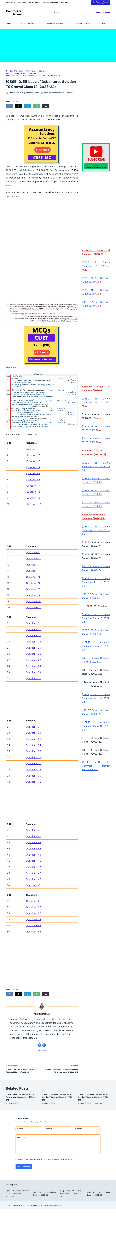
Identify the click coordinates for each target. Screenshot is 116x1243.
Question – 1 (33, 449)
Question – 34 (33, 745)
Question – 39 (33, 775)
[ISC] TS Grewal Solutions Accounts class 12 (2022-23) (70, 1194)
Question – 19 (33, 601)
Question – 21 (33, 623)
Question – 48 (33, 873)
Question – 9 (33, 498)
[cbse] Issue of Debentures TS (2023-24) (59, 93)
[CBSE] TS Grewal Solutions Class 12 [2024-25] (98, 1193)
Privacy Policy (34, 3)
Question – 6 (33, 479)
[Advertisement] (58, 45)
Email (49, 1129)
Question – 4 (33, 467)
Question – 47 (33, 867)
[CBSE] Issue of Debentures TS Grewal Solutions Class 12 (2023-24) (21, 1097)
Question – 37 (33, 763)
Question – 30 (33, 678)
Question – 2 (33, 455)
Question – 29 (33, 672)
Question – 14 (33, 570)
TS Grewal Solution (82, 24)
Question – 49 (33, 879)
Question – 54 (33, 919)
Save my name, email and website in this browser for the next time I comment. (46, 1159)
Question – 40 (33, 782)
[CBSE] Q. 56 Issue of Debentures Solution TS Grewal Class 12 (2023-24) (57, 1097)
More (104, 24)
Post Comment (24, 1166)
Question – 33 (33, 739)
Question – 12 (33, 558)
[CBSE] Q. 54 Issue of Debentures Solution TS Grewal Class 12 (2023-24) (93, 1097)
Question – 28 (33, 666)
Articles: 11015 (42, 1051)
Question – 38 (33, 769)
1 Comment (97, 1103)
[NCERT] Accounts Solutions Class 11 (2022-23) (96, 726)
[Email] (45, 106)
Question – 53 (33, 913)
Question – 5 (33, 473)
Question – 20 (33, 607)
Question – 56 (33, 931)
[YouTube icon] (44, 1045)
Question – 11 (33, 552)
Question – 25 (33, 647)
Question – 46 (33, 860)
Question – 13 (33, 564)
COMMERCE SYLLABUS (55, 24)
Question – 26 (33, 654)
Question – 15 (33, 577)
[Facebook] (9, 106)
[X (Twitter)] (18, 106)
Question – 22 (33, 629)
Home (9, 24)
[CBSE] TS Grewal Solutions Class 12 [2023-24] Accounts (17, 1194)
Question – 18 (33, 595)
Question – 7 (33, 485)
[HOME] (6, 71)
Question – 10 (33, 504)
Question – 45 (33, 854)
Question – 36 (33, 757)
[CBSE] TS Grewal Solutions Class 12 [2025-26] (44, 1193)
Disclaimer (22, 3)
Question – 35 (33, 751)
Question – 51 (33, 901)
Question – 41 (33, 830)
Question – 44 (33, 848)
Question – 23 (33, 635)
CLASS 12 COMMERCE (28, 24)
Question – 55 (33, 925)
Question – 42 (33, 836)
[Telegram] (27, 106)
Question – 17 (33, 589)
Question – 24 (33, 641)
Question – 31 (33, 726)
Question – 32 (33, 733)
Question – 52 (33, 907)
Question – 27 (33, 660)
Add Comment (23, 1137)
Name (20, 1129)
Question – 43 (33, 842)
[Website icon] (39, 1045)
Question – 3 (33, 461)
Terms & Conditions (50, 3)
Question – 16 (33, 583)
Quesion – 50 (33, 885)
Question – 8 (33, 491)
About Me (64, 3)
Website (78, 1129)
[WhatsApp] (36, 106)
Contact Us (10, 3)
